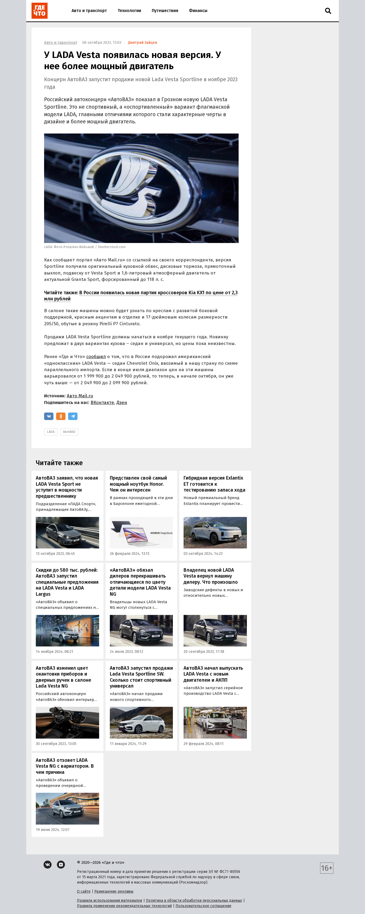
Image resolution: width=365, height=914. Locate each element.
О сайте (84, 891)
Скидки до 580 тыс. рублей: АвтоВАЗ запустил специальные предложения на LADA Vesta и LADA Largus (67, 582)
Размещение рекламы (113, 891)
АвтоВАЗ (69, 432)
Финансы (198, 10)
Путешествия (165, 10)
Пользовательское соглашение (203, 906)
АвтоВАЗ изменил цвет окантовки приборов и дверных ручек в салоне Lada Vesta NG (63, 677)
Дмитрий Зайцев (142, 42)
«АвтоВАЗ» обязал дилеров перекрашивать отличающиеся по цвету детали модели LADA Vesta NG (140, 582)
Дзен (122, 402)
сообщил (96, 356)
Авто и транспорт (89, 10)
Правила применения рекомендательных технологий (124, 906)
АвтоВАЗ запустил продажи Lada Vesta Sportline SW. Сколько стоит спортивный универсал (141, 677)
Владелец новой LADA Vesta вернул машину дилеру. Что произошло (211, 576)
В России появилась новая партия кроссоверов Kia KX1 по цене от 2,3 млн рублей (141, 296)
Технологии (129, 10)
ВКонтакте (102, 402)
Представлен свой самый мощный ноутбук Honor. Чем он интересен (138, 484)
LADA (51, 432)
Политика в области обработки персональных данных (194, 900)
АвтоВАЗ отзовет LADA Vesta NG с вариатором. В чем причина (65, 766)
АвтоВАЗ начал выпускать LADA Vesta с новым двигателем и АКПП (213, 674)
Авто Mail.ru (80, 396)
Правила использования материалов (109, 900)
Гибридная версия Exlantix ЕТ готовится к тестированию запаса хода (214, 484)
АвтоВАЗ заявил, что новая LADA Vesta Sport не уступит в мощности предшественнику (67, 487)
